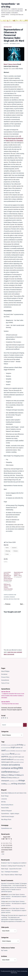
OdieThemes (14, 972)
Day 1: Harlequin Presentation (9, 871)
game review (17, 754)
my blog (22, 759)
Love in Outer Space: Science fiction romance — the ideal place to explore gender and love (13, 896)
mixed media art (7, 759)
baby (15, 745)
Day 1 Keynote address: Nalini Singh (11, 874)
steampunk (5, 781)
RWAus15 (4, 778)
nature (3, 762)
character (8, 750)
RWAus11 (16, 772)
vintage (21, 780)
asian (12, 745)
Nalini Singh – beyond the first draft (11, 869)
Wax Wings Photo (6, 819)
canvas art (19, 747)
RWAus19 (16, 777)
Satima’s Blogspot (6, 810)
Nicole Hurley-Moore (7, 804)
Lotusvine (4, 799)
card (3, 750)
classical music (19, 750)
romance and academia (10, 765)
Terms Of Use (5, 683)
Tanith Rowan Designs (7, 816)
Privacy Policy (5, 677)
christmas (12, 750)
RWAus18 (11, 777)
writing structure (14, 599)
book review (8, 747)
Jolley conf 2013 (13, 757)
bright (13, 747)
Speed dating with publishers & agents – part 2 (18, 574)
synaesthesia (11, 780)
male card (21, 757)
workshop (9, 783)
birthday (20, 745)
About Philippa (5, 671)
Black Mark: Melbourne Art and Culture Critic (13, 793)
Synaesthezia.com (6, 828)
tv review (16, 780)
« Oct (2, 854)
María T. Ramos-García (10, 64)
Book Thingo (5, 796)
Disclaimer (4, 674)
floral (12, 754)
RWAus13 (12, 775)
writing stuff (8, 27)
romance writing (9, 768)
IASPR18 (6, 594)
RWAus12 (4, 775)
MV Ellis (3, 802)
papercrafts (9, 762)
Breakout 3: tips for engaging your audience (13, 863)
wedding (4, 784)
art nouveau (8, 745)
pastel (15, 762)
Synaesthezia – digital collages (10, 813)
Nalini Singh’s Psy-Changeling (14, 140)
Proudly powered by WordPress (8, 971)
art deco (3, 745)
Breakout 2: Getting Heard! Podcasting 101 (13, 866)
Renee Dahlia (5, 807)
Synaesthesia (5, 680)
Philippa (6, 43)
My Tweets (4, 950)
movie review (17, 759)
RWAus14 (20, 775)
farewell (7, 754)
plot (18, 762)
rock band (21, 762)
